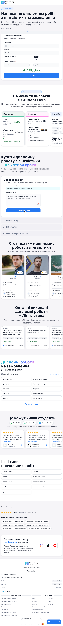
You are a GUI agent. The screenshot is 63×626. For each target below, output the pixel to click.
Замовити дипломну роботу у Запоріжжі (14, 535)
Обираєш (11, 233)
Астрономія (36, 395)
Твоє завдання (14, 178)
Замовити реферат (6, 610)
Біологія (5, 404)
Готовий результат (17, 239)
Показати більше (8, 447)
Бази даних (6, 399)
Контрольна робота (39, 483)
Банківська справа (38, 399)
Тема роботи (8, 42)
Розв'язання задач (8, 493)
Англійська (6, 395)
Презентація (6, 498)
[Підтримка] (55, 2)
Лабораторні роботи (34, 302)
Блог (33, 605)
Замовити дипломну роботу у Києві (13, 527)
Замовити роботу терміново (9, 621)
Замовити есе (5, 616)
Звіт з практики (7, 488)
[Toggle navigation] (60, 2)
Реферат (35, 478)
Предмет (6, 49)
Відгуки (34, 607)
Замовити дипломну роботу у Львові (39, 535)
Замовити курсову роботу (8, 605)
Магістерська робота (39, 493)
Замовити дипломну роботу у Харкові (37, 527)
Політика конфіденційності (40, 613)
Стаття (5, 483)
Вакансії (34, 610)
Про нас (50, 605)
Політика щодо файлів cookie (40, 618)
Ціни (49, 607)
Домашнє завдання (39, 488)
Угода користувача (37, 616)
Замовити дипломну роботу (9, 607)
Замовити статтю (6, 613)
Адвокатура (6, 390)
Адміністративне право (40, 390)
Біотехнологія (37, 404)
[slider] (36, 59)
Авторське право (8, 385)
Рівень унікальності (10, 56)
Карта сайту (51, 610)
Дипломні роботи (9, 302)
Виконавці (12, 186)
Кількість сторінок (9, 61)
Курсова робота (7, 478)
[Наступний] (60, 129)
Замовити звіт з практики (8, 618)
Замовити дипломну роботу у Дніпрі (37, 531)
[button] (5, 59)
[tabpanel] (31, 59)
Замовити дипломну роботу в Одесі (13, 531)
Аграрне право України (40, 385)
